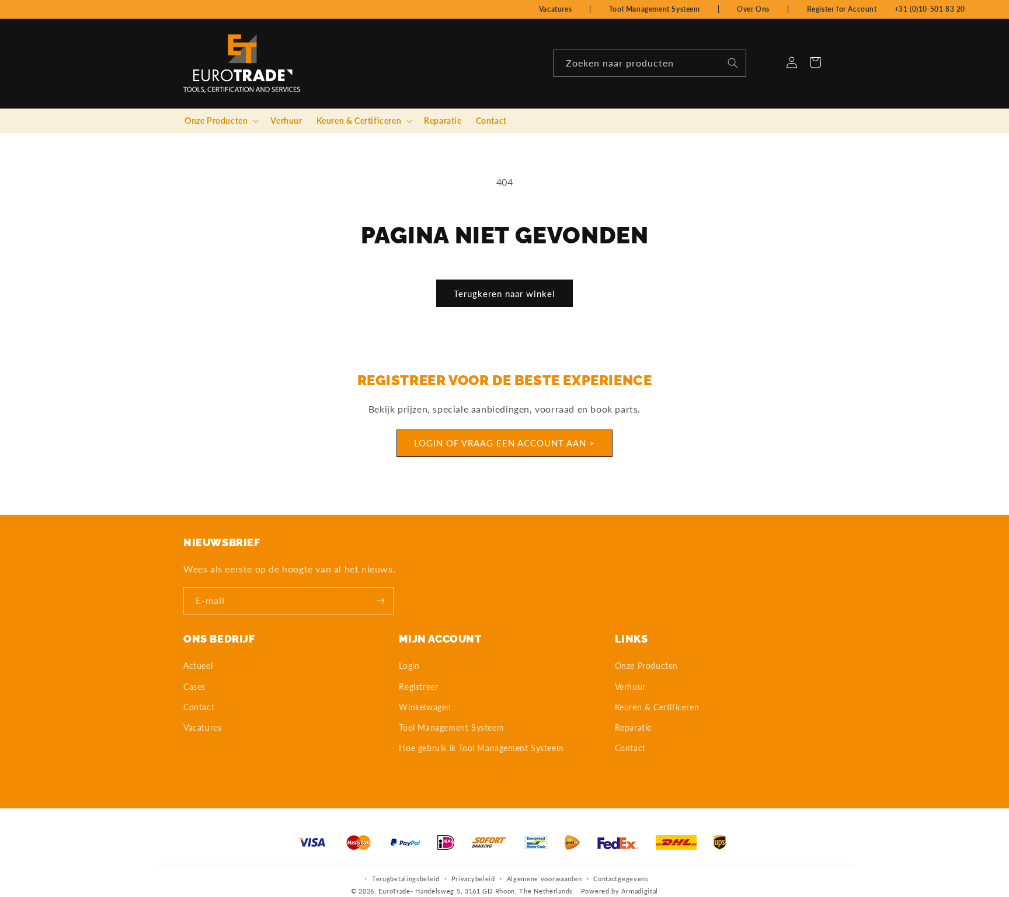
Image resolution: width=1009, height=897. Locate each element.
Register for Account (842, 9)
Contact (198, 707)
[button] (220, 121)
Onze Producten (646, 666)
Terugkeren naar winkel (504, 293)
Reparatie (633, 727)
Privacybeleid (473, 878)
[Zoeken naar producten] (733, 63)
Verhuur (630, 687)
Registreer (418, 687)
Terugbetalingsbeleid (406, 878)
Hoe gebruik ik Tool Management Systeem (481, 748)
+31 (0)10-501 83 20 (930, 9)
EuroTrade (394, 891)
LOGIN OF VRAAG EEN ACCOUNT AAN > (504, 443)
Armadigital (639, 891)
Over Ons (753, 9)
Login (409, 666)
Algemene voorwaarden (544, 878)
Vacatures (555, 9)
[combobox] (650, 63)
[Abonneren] (380, 601)
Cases (194, 687)
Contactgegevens (621, 878)
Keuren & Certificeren (657, 707)
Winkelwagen (425, 707)
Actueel (198, 666)
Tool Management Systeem (654, 9)
